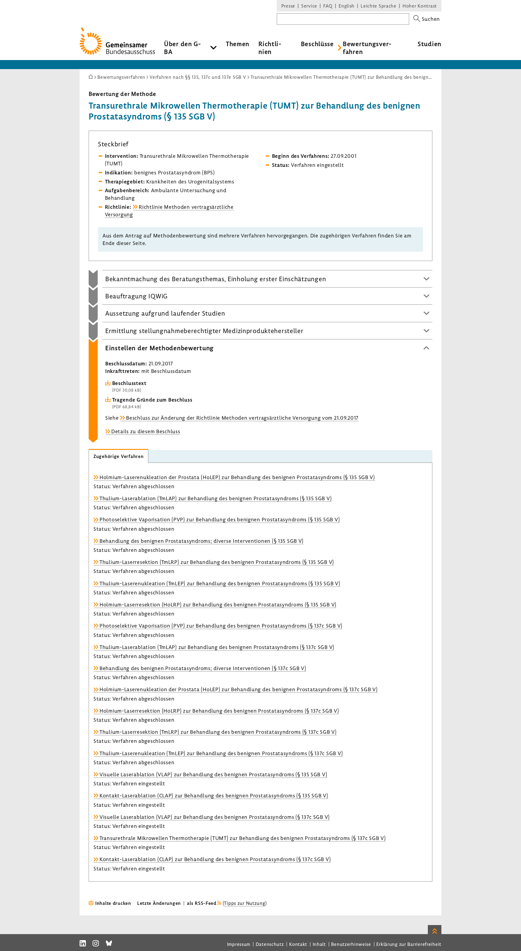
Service (309, 6)
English (347, 6)
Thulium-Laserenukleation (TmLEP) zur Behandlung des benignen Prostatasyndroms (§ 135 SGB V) (219, 583)
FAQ (328, 6)
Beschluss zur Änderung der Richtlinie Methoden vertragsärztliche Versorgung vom (242, 418)
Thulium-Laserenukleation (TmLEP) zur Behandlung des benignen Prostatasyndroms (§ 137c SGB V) (221, 753)
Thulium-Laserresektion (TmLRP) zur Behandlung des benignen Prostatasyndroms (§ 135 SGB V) (216, 562)
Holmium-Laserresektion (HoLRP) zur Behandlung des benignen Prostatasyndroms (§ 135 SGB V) (217, 604)
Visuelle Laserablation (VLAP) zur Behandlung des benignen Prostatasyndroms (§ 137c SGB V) (214, 817)
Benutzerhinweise (351, 944)
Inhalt (319, 944)
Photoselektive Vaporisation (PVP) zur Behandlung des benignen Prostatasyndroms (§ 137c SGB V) (221, 625)
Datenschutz (270, 944)
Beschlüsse (317, 44)
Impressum (238, 944)
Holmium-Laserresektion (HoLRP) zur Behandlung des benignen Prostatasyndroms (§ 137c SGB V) (219, 711)
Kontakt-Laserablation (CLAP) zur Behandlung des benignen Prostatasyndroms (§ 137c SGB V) (215, 859)
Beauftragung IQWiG (136, 296)
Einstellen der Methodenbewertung (159, 348)
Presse (288, 6)
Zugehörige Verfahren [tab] (118, 456)
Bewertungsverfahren (367, 48)
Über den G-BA (182, 48)
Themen (237, 44)
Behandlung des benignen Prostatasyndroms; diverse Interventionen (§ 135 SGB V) (201, 541)
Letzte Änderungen (159, 903)
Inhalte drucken (113, 903)
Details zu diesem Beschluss (145, 431)
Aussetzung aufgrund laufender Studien (165, 313)
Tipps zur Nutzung (244, 903)
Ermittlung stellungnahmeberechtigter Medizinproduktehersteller (204, 331)
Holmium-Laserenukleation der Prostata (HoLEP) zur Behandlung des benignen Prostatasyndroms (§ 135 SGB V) (237, 477)
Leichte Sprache (378, 6)
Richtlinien (269, 48)
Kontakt (298, 944)
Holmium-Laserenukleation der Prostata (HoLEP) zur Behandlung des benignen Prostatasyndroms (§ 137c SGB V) (238, 689)
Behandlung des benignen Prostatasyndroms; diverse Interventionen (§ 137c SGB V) (202, 668)
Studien (429, 44)
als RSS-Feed (201, 903)
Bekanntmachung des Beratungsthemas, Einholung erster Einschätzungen (215, 279)
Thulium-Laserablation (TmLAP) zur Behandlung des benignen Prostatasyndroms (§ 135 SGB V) (215, 498)
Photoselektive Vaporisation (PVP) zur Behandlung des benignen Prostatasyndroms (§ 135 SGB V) (219, 519)
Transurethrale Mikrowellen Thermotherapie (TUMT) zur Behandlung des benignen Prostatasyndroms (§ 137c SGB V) (242, 838)
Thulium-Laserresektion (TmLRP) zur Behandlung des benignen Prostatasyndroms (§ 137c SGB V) (218, 732)
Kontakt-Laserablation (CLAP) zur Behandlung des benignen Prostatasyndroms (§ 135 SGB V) (213, 795)
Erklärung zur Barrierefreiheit (408, 944)
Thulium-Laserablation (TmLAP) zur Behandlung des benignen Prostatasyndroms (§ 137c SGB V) (216, 647)
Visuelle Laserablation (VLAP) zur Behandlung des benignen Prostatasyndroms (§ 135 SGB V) (213, 774)
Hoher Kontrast (420, 6)
